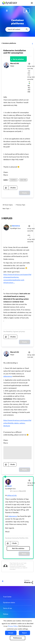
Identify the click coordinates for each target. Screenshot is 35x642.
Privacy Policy (12, 626)
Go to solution (18, 59)
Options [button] (32, 43)
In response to (19, 491)
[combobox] (17, 29)
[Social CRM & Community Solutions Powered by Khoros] (28, 582)
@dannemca (7, 376)
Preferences (17, 638)
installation (13, 180)
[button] (11, 633)
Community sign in (26, 11)
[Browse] (7, 10)
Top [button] (2, 581)
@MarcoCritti (11, 495)
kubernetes (23, 180)
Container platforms (9, 43)
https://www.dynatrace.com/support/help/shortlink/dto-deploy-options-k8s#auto (17, 423)
